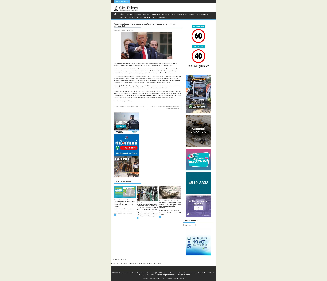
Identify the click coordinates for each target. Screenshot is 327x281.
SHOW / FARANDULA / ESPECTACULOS (183, 14)
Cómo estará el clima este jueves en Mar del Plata (130, 106)
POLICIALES (165, 14)
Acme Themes (179, 278)
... (115, 101)
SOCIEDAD (146, 14)
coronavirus (121, 101)
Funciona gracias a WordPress (152, 278)
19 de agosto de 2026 (120, 199)
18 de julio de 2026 (165, 200)
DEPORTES (138, 14)
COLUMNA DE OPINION (143, 18)
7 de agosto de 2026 (143, 202)
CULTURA (132, 18)
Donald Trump (128, 101)
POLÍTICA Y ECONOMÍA (125, 14)
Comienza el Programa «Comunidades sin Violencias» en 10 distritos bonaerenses (165, 107)
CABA (154, 18)
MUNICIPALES (123, 18)
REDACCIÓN (131, 30)
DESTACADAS (156, 14)
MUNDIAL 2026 (163, 18)
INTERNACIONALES (202, 14)
